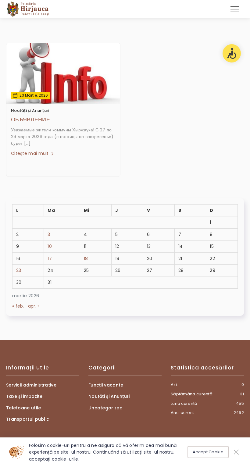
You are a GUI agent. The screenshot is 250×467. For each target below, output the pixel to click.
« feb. (18, 306)
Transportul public (27, 419)
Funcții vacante (105, 385)
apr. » (34, 306)
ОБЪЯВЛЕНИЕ (30, 119)
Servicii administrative (31, 385)
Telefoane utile (23, 408)
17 (50, 258)
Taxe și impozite (24, 396)
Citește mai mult (30, 153)
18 (86, 258)
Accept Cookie (208, 452)
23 (18, 270)
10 (50, 246)
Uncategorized (105, 408)
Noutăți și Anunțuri (30, 110)
